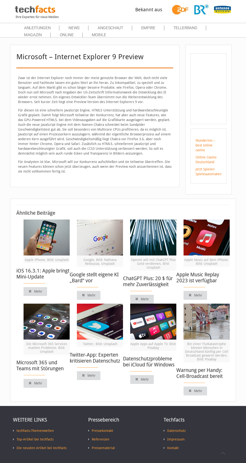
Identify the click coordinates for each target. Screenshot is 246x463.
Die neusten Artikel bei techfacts (42, 448)
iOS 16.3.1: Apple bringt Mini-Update (42, 274)
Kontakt (173, 448)
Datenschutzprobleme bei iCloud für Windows (148, 362)
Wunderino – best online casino (205, 145)
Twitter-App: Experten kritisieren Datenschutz (95, 358)
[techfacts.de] (35, 11)
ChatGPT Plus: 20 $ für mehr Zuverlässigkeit (148, 281)
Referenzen (100, 439)
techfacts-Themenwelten (35, 431)
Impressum (176, 439)
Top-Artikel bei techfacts (35, 439)
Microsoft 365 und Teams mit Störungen (40, 365)
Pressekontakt (102, 431)
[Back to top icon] (223, 453)
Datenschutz (176, 431)
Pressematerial (103, 448)
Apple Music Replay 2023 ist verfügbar (197, 278)
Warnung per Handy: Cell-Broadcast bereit (199, 373)
